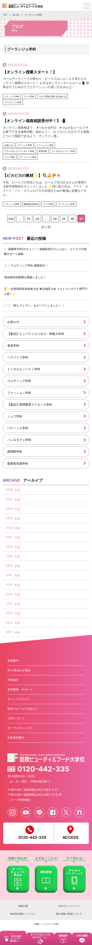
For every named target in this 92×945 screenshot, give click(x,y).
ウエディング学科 (19, 381)
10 (28, 219)
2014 (9, 603)
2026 (9, 489)
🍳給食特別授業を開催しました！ (25, 277)
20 (37, 219)
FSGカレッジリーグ (69, 905)
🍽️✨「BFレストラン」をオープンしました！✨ (34, 305)
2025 (9, 499)
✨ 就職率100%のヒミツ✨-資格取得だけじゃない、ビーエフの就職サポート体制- (45, 251)
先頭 (10, 218)
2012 (9, 622)
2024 (9, 508)
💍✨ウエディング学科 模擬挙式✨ (26, 265)
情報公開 (23, 905)
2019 (9, 556)
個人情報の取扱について (69, 913)
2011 (9, 632)
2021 (9, 537)
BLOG (16, 14)
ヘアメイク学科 (17, 357)
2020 (9, 546)
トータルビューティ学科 (23, 369)
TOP (5, 14)
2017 (9, 575)
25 (63, 219)
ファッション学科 (19, 392)
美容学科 (13, 345)
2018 (9, 565)
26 (72, 219)
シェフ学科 (14, 416)
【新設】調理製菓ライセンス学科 (29, 404)
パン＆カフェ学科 (19, 440)
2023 (9, 518)
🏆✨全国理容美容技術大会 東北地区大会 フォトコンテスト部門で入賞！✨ (46, 291)
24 (55, 219)
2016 (9, 584)
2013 (9, 613)
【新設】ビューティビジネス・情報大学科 (35, 334)
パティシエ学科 (17, 428)
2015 (9, 594)
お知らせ (13, 322)
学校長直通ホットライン (23, 913)
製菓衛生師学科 (17, 463)
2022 (9, 527)
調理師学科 (14, 451)
